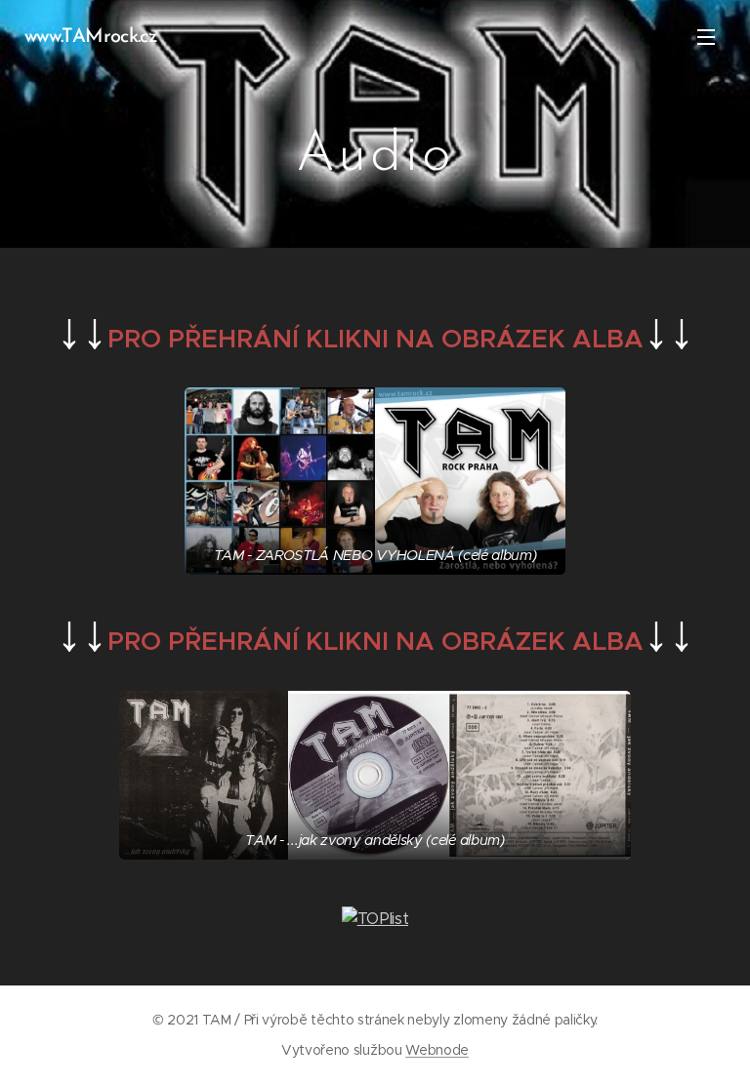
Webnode (437, 1050)
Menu (706, 36)
